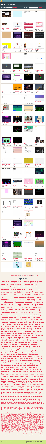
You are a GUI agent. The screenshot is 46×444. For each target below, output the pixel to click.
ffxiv (21, 396)
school (13, 304)
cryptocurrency (3, 430)
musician (13, 435)
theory (28, 424)
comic (26, 309)
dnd (13, 333)
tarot (30, 376)
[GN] (6, 213)
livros (4, 404)
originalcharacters (34, 349)
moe (35, 428)
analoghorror (8, 422)
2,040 (43, 186)
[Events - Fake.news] (39, 77)
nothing (7, 365)
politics (38, 299)
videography (40, 407)
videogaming (8, 418)
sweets (43, 427)
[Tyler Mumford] (39, 234)
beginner (41, 434)
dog (14, 82)
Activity (12, 0)
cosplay (36, 356)
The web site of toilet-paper (16, 174)
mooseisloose (26, 71)
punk (38, 324)
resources (21, 51)
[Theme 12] (39, 25)
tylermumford (36, 238)
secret (6, 436)
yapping (16, 418)
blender (20, 389)
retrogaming (3, 408)
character (33, 424)
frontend (6, 434)
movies (30, 284)
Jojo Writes (25, 216)
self (33, 435)
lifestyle (21, 197)
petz (6, 420)
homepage (7, 416)
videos (4, 312)
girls (39, 404)
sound (35, 413)
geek (8, 427)
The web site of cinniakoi (16, 143)
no (33, 390)
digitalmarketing (38, 418)
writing (3, 124)
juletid (2, 237)
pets (39, 353)
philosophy (39, 294)
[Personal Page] (17, 192)
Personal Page (15, 195)
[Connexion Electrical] (6, 150)
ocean (34, 389)
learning (38, 317)
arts (18, 322)
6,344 (10, 71)
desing (33, 431)
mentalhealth (20, 376)
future (17, 430)
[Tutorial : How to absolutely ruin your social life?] (28, 14)
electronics (25, 344)
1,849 (10, 144)
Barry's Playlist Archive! (38, 59)
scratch (24, 404)
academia (22, 416)
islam (39, 431)
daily (12, 427)
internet (22, 312)
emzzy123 (42, 176)
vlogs (36, 424)
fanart (27, 338)
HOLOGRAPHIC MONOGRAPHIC (39, 112)
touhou (15, 386)
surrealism (41, 412)
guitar (32, 338)
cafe (35, 404)
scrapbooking (10, 419)
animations (4, 379)
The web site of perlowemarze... (6, 122)
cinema (30, 324)
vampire (38, 425)
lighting (6, 155)
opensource (21, 413)
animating (23, 430)
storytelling (15, 353)
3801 (14, 275)
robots (42, 384)
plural (40, 416)
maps (9, 414)
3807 (28, 275)
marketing (15, 331)
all (12, 373)
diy (10, 326)
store (37, 404)
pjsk (10, 392)
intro (2, 381)
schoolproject (17, 421)
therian (31, 410)
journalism (31, 383)
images (12, 407)
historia (38, 403)
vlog (14, 402)
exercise (2, 432)
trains (2, 407)
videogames (16, 40)
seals (2, 425)
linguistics (37, 374)
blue (36, 399)
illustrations (41, 424)
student (17, 402)
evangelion (6, 431)
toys (14, 378)
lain (23, 378)
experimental (14, 364)
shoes (16, 416)
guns (13, 425)
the (37, 40)
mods (31, 421)
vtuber (10, 353)
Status (38, 441)
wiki (38, 376)
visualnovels (26, 374)
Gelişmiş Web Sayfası (38, 164)
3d (19, 326)
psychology (5, 329)
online (2, 390)
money (24, 365)
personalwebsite (36, 362)
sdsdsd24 (36, 144)
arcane (29, 436)
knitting (19, 373)
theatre (27, 218)
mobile (12, 423)
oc (18, 61)
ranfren (26, 436)
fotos (20, 431)
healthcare (32, 415)
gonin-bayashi (37, 123)
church (42, 428)
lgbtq (35, 335)
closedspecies (39, 421)
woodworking (37, 435)
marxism (29, 431)
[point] (17, 46)
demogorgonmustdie (37, 249)
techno (36, 412)
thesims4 (31, 51)
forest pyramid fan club (16, 28)
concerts (2, 423)
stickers (23, 403)
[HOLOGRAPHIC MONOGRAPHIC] (39, 108)
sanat (27, 426)
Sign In (43, 0)
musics (27, 427)
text (4, 418)
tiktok (7, 413)
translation (3, 409)
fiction (3, 322)
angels (8, 415)
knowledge (23, 417)
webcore (17, 351)
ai (36, 309)
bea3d (25, 249)
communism (4, 396)
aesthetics (20, 347)
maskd (3, 186)
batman (15, 425)
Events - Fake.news (37, 80)
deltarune (4, 347)
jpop (2, 404)
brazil (38, 417)
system (32, 374)
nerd (22, 410)
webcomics (12, 347)
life (34, 302)
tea (15, 404)
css (16, 333)
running (22, 395)
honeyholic (25, 29)
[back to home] (1, 1)
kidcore (33, 417)
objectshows (20, 392)
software (23, 331)
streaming (4, 340)
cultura (30, 413)
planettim (3, 81)
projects (38, 367)
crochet (25, 324)
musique (34, 429)
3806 (25, 275)
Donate (29, 441)
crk (13, 426)
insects (7, 410)
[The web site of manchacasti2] (39, 66)
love (37, 302)
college (6, 407)
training (7, 429)
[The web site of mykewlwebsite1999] (17, 202)
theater (35, 403)
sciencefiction (17, 419)
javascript (4, 72)
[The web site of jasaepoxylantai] (6, 161)
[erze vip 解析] (17, 98)
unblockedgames (34, 430)
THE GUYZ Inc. (37, 38)
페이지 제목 (36, 143)
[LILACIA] (17, 56)
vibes (5, 428)
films (11, 317)
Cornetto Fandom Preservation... (28, 122)
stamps (15, 379)
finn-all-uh (3, 249)
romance (36, 373)
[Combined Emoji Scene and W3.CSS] (39, 46)
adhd (36, 428)
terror (14, 418)
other (42, 371)
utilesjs (3, 71)
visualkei (4, 432)
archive (40, 176)
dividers (17, 51)
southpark (7, 412)
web (3, 304)
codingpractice (4, 239)
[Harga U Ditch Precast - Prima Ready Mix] (17, 87)
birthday (14, 383)
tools (8, 155)
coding (38, 289)
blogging (20, 304)
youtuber (33, 428)
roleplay (22, 340)
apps (26, 378)
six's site (3, 227)
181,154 (32, 217)
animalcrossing (17, 432)
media (7, 208)
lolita (30, 404)
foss (5, 423)
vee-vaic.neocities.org (16, 153)
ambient (42, 418)
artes (37, 408)
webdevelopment (5, 384)
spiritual (20, 433)
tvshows (24, 367)
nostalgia (10, 315)
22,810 (32, 92)
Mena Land (25, 237)
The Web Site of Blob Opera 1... (39, 258)
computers (5, 307)
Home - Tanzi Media (27, 70)
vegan (12, 432)
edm (37, 414)
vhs (15, 415)
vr (1, 376)
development (16, 342)
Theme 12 (36, 28)
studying (14, 390)
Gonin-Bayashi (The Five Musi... (39, 122)
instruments (10, 432)
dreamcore (4, 389)
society (14, 423)
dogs (25, 260)
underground (3, 428)
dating (6, 433)
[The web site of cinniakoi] (17, 140)
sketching (2, 414)
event (20, 410)
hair (25, 418)
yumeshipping (7, 430)
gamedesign (18, 384)
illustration (18, 145)
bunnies (3, 393)
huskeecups (28, 155)
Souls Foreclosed (15, 122)
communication (36, 427)
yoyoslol (3, 112)
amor (10, 390)
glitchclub (25, 228)
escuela (21, 408)
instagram (2, 429)
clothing (39, 358)
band (34, 367)
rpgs (2, 399)
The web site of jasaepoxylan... (6, 164)
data (29, 392)
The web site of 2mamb (5, 28)
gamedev (28, 302)
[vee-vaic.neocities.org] (17, 150)
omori (35, 402)
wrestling (10, 396)
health (36, 320)
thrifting (14, 416)
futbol (4, 376)
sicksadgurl (25, 50)
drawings (31, 379)
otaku (22, 419)
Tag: (26, 7)
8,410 (43, 113)
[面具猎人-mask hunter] (6, 181)
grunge (35, 400)
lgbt (10, 145)
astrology (34, 376)
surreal (40, 419)
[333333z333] (28, 265)
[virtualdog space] (17, 265)
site (17, 367)
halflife (27, 435)
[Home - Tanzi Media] (28, 66)
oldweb (44, 30)
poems (23, 373)
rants (5, 420)
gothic (41, 376)
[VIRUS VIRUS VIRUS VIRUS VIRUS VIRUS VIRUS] (6, 56)
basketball (4, 353)
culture (22, 322)
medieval (14, 417)
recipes (7, 392)
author (32, 414)
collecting (11, 374)
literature (31, 294)
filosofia (24, 429)
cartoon (26, 379)
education (8, 297)
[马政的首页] (17, 77)
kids (9, 425)
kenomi (3, 92)
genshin (20, 374)
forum (18, 412)
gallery (8, 387)
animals (26, 145)
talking (24, 422)
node (6, 72)
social (42, 351)
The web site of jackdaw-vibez (6, 143)
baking (9, 324)
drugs (17, 422)
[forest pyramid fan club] (17, 25)
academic (39, 422)
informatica (8, 360)
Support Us (18, 0)
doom (16, 409)
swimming (29, 412)
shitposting (9, 420)
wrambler (14, 71)
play (25, 425)
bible (32, 416)
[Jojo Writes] (28, 213)
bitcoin (26, 412)
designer (13, 434)
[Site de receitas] (28, 56)
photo (2, 374)
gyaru (22, 379)
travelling (13, 400)
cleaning (19, 416)
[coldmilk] (28, 202)
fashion (11, 287)
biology (15, 354)
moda (40, 356)
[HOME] (28, 181)
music (39, 30)
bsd (1, 415)
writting (39, 415)
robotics (13, 399)
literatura (6, 402)
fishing (29, 415)
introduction (32, 386)
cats (21, 284)
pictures (21, 398)
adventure (40, 387)
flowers (20, 354)
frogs (30, 419)
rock (28, 93)
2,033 (43, 249)
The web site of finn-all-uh (5, 248)
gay (13, 351)
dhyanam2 (36, 186)
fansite (36, 392)
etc (18, 40)
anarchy (39, 423)
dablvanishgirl (26, 186)
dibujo (18, 427)
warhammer (10, 434)
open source (6, 441)
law (6, 393)
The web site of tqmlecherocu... (28, 101)
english (38, 379)
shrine (2, 395)
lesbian (10, 402)
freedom (18, 415)
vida (4, 416)
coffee (35, 353)
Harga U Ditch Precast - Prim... (17, 91)
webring (24, 435)
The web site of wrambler (16, 70)
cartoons (9, 145)
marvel (6, 378)
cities (34, 435)
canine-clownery (26, 259)
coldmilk (25, 206)
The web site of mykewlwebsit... (17, 206)
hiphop (18, 393)
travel (3, 302)
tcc (30, 414)
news (31, 320)
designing (20, 400)
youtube (40, 304)
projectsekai (23, 436)
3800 (12, 275)
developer (18, 381)
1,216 (21, 186)
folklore (42, 423)
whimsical (11, 431)
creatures (6, 103)
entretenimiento (3, 434)
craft (22, 393)
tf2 (18, 398)
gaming (6, 82)
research (12, 367)
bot (26, 426)
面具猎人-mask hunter (5, 185)
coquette (9, 383)
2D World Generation (38, 268)
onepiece (21, 423)
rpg (19, 338)
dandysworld (6, 426)
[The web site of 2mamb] (6, 25)
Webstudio (14, 185)
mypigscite (25, 113)
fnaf (39, 351)
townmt (36, 102)
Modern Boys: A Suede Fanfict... (28, 49)
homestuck (41, 30)
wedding (20, 417)
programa (28, 418)
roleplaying (21, 390)
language (21, 358)
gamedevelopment (16, 371)
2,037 (21, 123)
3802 (16, 275)
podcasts (35, 414)
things (38, 402)
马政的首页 (14, 80)
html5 (3, 371)
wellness (43, 419)
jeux (8, 433)
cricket (38, 416)
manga (4, 292)
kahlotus (3, 238)
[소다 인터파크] (6, 129)
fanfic (17, 378)
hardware (34, 410)
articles (12, 426)
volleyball (31, 398)
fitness (12, 362)
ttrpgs (28, 360)
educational (24, 402)
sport (24, 333)
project (17, 356)
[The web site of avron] (28, 161)
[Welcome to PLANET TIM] (6, 77)
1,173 (43, 29)
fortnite (33, 387)
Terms (41, 441)
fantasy (17, 307)
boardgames (32, 72)
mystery (40, 381)
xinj (35, 196)
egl (9, 417)
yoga (21, 407)
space (13, 320)
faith (34, 434)
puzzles (22, 383)
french (26, 424)
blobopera (40, 260)
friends (3, 338)
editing (18, 335)
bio (39, 383)
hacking (29, 351)
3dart (9, 423)
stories (41, 322)
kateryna (14, 186)
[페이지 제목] (39, 140)
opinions (30, 435)
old (31, 208)
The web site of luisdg (16, 237)
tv (28, 315)
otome (27, 30)
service (17, 417)
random (21, 309)
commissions (20, 329)
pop (29, 406)
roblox (15, 297)
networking (30, 420)
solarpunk (30, 428)
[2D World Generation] (39, 265)
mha (4, 431)
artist (39, 329)
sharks (32, 403)
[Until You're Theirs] (28, 25)
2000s (25, 208)
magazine (26, 420)
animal (11, 427)
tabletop (25, 413)
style (42, 390)
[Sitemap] (28, 150)
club (17, 435)
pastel (41, 406)
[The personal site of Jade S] (28, 129)
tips (38, 434)
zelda (15, 431)
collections (33, 432)
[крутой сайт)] (28, 108)
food (25, 61)
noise (19, 395)
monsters (32, 413)
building (23, 421)
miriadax (36, 432)
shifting (17, 434)
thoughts (29, 353)
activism (3, 398)
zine (24, 386)
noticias (10, 428)
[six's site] (6, 223)
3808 (30, 275)
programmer (8, 409)
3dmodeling (25, 400)
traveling (27, 390)
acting (7, 404)
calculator (14, 429)
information (22, 360)
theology (18, 420)
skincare (38, 410)
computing (26, 406)
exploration (7, 432)
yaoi (20, 367)
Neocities (2, 441)
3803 (19, 275)
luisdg (14, 238)
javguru (3, 49)
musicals (25, 387)
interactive (24, 384)
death (27, 399)
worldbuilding (35, 315)
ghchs (17, 387)
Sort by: (2, 7)
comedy (27, 347)
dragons (3, 387)
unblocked (36, 407)
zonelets (14, 396)
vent (33, 402)
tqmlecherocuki (26, 102)
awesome (8, 403)
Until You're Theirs (26, 28)
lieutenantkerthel (37, 113)
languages (13, 344)
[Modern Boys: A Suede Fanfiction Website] (28, 46)
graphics (15, 326)
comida (28, 329)
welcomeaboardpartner (5, 207)
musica (31, 289)
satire (32, 429)
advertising (38, 431)
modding (3, 383)
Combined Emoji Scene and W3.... (39, 49)
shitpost (2, 427)
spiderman (17, 425)
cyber (35, 408)
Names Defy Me (26, 195)
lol (37, 393)
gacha (25, 30)
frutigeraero (37, 369)
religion (9, 338)
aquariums (15, 197)
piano (15, 389)
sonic (7, 82)
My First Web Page (15, 258)
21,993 (21, 50)
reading (19, 218)
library (5, 419)
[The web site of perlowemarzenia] (6, 119)
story (14, 61)
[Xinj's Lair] (39, 192)
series (3, 326)
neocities (15, 427)
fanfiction (38, 176)
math (40, 320)
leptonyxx (3, 196)
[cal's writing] (6, 14)
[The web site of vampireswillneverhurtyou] (17, 14)
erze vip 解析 (14, 101)
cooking (15, 312)
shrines (24, 423)
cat (35, 324)
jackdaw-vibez (4, 144)
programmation (38, 426)
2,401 (10, 92)
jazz (11, 406)
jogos (20, 378)
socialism (2, 413)
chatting (15, 413)
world (25, 414)
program (29, 331)
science (4, 299)
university (15, 155)
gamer (34, 409)
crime (12, 430)
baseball (25, 408)
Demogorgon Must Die (38, 248)
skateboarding (31, 378)
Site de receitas (26, 59)
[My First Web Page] (17, 255)
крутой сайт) (25, 112)
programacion (35, 297)
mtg (11, 425)
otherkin (2, 416)
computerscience (23, 409)
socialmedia (4, 400)
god (26, 403)
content (30, 425)
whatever (16, 407)
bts (16, 400)
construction (20, 93)
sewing (35, 340)
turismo (2, 419)
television (8, 373)
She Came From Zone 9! (16, 248)
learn (25, 416)
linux (28, 312)
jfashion (24, 389)
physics (3, 364)
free (9, 381)
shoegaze (2, 426)
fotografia (31, 395)
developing (37, 434)
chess (17, 383)
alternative (15, 360)
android (11, 404)
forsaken (19, 426)
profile (3, 373)
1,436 (32, 207)
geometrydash (30, 433)
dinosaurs (31, 400)
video (40, 307)
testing (26, 364)
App (35, 216)
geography (26, 398)
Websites (5, 0)
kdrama (11, 414)
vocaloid (4, 320)
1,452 (43, 123)
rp (31, 389)
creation (11, 418)
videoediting (3, 410)
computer (25, 354)
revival (11, 429)
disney (18, 428)
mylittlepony (17, 424)
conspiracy (26, 417)
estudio (31, 424)
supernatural (41, 408)
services (28, 408)
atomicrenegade (15, 228)
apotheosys (25, 81)
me (34, 331)
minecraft (10, 302)
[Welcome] (6, 87)
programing (37, 82)
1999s (27, 208)
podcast (41, 398)
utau (34, 396)
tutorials (2, 424)
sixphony (3, 228)
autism (35, 371)
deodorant (26, 155)
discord (25, 356)
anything (16, 365)
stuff (7, 322)
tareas (27, 436)
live (38, 424)
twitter (41, 431)
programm (2, 433)
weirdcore (12, 356)
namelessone (26, 196)
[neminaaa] (17, 213)
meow (15, 392)
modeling (19, 414)
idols (19, 430)
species (5, 427)
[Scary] (39, 223)
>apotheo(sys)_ (26, 80)
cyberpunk (4, 351)
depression (3, 421)
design (4, 289)
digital (30, 364)
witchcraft (4, 367)
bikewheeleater (4, 258)
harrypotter (39, 420)
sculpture (29, 416)
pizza (29, 387)
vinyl (7, 428)
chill (41, 415)
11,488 (21, 92)
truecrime (40, 413)
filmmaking (36, 398)
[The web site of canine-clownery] (28, 255)
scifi (20, 324)
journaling (32, 322)
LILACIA (14, 59)
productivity (23, 434)
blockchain (21, 426)
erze (13, 102)
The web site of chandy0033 (39, 206)
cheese (14, 433)
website (4, 324)
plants (15, 338)
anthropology (20, 418)
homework (15, 420)
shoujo (33, 427)
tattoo (42, 421)
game (5, 218)
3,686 (32, 123)
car (38, 400)
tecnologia (27, 369)
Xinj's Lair (36, 195)
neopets (38, 433)
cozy (42, 402)
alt (31, 392)
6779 (35, 275)
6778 (33, 275)
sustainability (37, 419)
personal (30, 40)
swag (9, 395)
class (40, 429)
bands (10, 415)
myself (30, 390)
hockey (21, 415)
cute (36, 292)
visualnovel (4, 415)
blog (25, 284)
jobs (26, 435)
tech (19, 299)
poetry (31, 292)
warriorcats (25, 410)
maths (11, 403)
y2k (33, 309)
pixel (15, 393)
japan (16, 358)
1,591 (10, 113)
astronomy (17, 362)
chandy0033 (36, 207)
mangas (40, 414)
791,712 (32, 71)
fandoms (31, 354)
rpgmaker (13, 424)
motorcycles (26, 434)
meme (5, 381)
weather (23, 412)
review (32, 425)
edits (3, 436)
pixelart (33, 329)
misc (26, 404)
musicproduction (30, 423)
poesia (33, 420)
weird (3, 349)
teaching (3, 386)
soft (26, 423)
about (3, 365)
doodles (32, 426)
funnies (3, 82)
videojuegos (19, 302)
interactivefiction (28, 432)
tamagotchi (42, 432)
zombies (31, 434)
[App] (39, 213)
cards (19, 423)
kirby (27, 416)
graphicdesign (6, 335)
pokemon (28, 304)
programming (4, 51)
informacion (29, 427)
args (14, 404)
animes (12, 369)
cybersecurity (31, 365)
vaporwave (27, 362)
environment (14, 406)
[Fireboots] (17, 161)
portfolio (27, 40)
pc (4, 407)
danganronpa (11, 393)
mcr (19, 407)
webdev (18, 404)
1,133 (43, 92)
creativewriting (40, 427)
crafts (9, 312)
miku (29, 410)
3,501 (43, 238)
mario (42, 404)
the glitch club (26, 227)
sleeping (7, 371)
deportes (7, 390)
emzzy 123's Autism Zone (38, 174)
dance (9, 331)
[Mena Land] (28, 234)
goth (33, 326)
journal (24, 315)
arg (39, 309)
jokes (1, 436)
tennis (31, 418)
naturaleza (2, 435)
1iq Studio (14, 112)
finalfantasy (24, 433)
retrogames (33, 419)
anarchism (15, 403)
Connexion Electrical (5, 153)
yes (5, 413)
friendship (30, 417)
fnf (36, 387)
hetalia (5, 422)
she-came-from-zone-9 (16, 249)
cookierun (30, 103)
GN (2, 216)
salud (32, 412)
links (21, 387)
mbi (35, 217)
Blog (34, 441)
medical (9, 413)
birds (11, 365)
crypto (8, 369)
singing (3, 362)
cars (33, 317)
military (9, 429)
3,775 (32, 29)
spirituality (23, 351)
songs (36, 396)
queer (39, 312)
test (9, 320)
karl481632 (36, 50)
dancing (10, 378)
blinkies (20, 364)
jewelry (5, 399)
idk (2, 309)
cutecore (13, 322)
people (12, 413)
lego (13, 410)
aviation (2, 420)
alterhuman (26, 421)
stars (40, 392)
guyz (36, 40)
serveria (36, 165)
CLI (31, 441)
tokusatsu (9, 436)
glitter (7, 427)
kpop (41, 292)
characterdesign (39, 389)
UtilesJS (3, 70)
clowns (33, 260)
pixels (19, 51)
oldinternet (39, 428)
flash (31, 409)
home (6, 395)
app (35, 379)
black (25, 431)
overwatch (18, 431)
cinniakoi (14, 144)
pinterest (40, 396)
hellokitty (41, 400)
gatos (8, 364)
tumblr (19, 409)
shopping (27, 358)
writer (42, 422)
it (32, 353)
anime (32, 30)
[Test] (6, 35)
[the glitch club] (28, 223)
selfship (4, 425)
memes (33, 312)
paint (20, 145)
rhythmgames (12, 428)
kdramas (6, 421)
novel (21, 404)
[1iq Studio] (17, 108)
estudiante (27, 419)
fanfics (34, 423)
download (19, 436)
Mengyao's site (37, 91)
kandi (11, 412)
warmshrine (25, 143)
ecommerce (19, 403)
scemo (36, 30)
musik (8, 434)
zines (23, 342)
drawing (17, 260)
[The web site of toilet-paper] (17, 171)
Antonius (36, 153)
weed (13, 412)
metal (14, 335)
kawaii (3, 315)
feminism (24, 396)
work (32, 373)
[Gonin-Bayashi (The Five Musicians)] (39, 119)
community (5, 344)
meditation (22, 428)
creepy (18, 408)
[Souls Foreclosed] (17, 119)
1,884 (32, 50)
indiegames (31, 393)
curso (21, 420)
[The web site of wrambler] (17, 66)
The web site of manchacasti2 (39, 70)
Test (2, 38)
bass (35, 431)
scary (36, 417)
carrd (8, 389)
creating (28, 422)
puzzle (16, 374)
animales (40, 409)
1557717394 (14, 81)
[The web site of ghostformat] (6, 98)
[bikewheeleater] (6, 255)
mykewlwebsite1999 (15, 207)
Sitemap (25, 153)
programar (16, 410)
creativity (28, 145)
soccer (3, 354)
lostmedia (21, 427)
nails (24, 419)
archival (11, 436)
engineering (34, 344)
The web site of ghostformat (6, 101)
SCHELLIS (25, 38)
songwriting (26, 429)
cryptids (7, 423)
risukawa (25, 238)
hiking (18, 379)
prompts (42, 435)
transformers (3, 403)
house (14, 431)
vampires (28, 373)
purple (23, 415)
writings (36, 51)
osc (27, 386)
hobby (12, 389)
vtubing (2, 431)
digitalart (39, 331)
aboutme (41, 335)
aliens (37, 378)
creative (7, 358)
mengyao (36, 92)
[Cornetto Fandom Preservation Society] (28, 119)
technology (29, 72)
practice (40, 425)
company (9, 426)
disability (38, 430)
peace (32, 435)
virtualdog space (15, 268)
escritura (28, 425)
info (21, 365)
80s (28, 404)
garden (20, 421)
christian (2, 418)
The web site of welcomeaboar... (6, 206)
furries (17, 369)
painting (15, 324)
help (16, 408)
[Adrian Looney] (6, 265)
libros (15, 373)
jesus (33, 404)
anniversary (37, 260)
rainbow (18, 433)
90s (7, 326)
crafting (32, 360)
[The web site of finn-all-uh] (6, 244)
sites (23, 420)
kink (26, 433)
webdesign (23, 353)
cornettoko (25, 123)
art (28, 40)
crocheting (11, 421)
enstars (23, 418)
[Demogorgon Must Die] (39, 244)
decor (29, 426)
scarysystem (36, 228)
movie (3, 358)
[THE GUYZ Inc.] (39, 35)
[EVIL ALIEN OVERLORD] (17, 35)
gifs (13, 392)
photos (20, 349)
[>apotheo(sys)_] (28, 77)
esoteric (7, 424)
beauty (15, 349)
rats (6, 419)
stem (23, 431)
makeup (4, 331)
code (40, 340)
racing (11, 417)
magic (12, 358)
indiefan (25, 92)
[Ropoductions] (17, 129)
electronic (29, 403)
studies (33, 434)
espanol (25, 432)
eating (5, 417)
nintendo (38, 360)
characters (29, 335)
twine (9, 406)
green (21, 412)
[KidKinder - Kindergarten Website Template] (28, 171)
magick (22, 433)
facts (26, 431)
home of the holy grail (5, 195)
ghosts (33, 422)
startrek (24, 426)
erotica (17, 423)
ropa (27, 413)
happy (11, 435)
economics (22, 414)
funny (22, 338)
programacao (41, 417)
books (35, 284)
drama (18, 413)
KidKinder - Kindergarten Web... (28, 174)
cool (35, 338)
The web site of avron (27, 164)
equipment (4, 155)
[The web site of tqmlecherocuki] (28, 98)
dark (33, 392)
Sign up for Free (38, 0)
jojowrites (25, 217)
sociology (6, 414)
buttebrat (14, 196)
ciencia (28, 434)
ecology (32, 408)
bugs (37, 365)
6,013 (32, 186)
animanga (28, 414)
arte (14, 289)
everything (34, 342)
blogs (10, 351)
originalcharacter (26, 428)
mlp (35, 358)
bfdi (36, 393)
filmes (8, 400)
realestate (32, 406)
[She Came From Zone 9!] (17, 244)
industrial (17, 93)
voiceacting (36, 422)
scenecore (29, 396)
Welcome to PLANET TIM (5, 80)
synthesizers (37, 429)
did (24, 420)
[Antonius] (39, 150)
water (29, 421)
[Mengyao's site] (39, 87)
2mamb (3, 29)
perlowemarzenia (4, 123)
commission (20, 429)
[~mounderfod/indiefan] (28, 87)
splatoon (23, 381)
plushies (27, 395)
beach (22, 431)
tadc (40, 433)
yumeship (13, 408)
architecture (4, 356)
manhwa (29, 402)
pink (12, 307)
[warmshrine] (28, 140)
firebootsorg (14, 165)
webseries (33, 418)
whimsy (13, 384)
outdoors (40, 399)
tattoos (38, 412)
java (37, 413)
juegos (34, 364)
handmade (15, 426)
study (33, 347)
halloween (34, 416)
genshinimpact (35, 421)
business (15, 93)
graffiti (12, 420)
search (2, 417)
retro (7, 93)
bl (24, 392)
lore (21, 356)
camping (34, 426)
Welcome (3, 91)
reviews (38, 347)
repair (4, 433)
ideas (14, 414)
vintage (26, 349)
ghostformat (3, 102)
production (8, 398)
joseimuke (29, 30)
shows (29, 326)
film (25, 294)
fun (28, 208)
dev (20, 402)
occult (21, 369)
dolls (38, 371)
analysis (42, 416)
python (36, 383)
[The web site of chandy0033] (39, 202)
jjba (26, 422)
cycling (31, 422)
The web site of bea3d (27, 248)
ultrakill (43, 426)
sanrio (20, 333)
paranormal (26, 393)
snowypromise (26, 103)
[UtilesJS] (6, 66)
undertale (31, 356)
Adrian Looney (4, 268)
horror (31, 260)
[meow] (39, 129)
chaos (25, 427)
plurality (25, 407)
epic (33, 412)
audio (26, 392)
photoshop (16, 436)
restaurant (26, 415)
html (23, 299)
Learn (15, 0)
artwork (43, 414)
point (13, 49)
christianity (41, 393)
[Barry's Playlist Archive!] (39, 56)
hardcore (11, 416)
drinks (40, 435)
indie (27, 93)
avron (25, 165)
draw (23, 406)
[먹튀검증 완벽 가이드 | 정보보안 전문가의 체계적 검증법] (39, 98)
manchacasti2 (37, 71)
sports (27, 297)
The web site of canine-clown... (28, 258)
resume (26, 376)
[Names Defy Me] (28, 192)
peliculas (10, 379)
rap (42, 379)
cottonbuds (32, 155)
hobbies (34, 351)
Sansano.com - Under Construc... (6, 174)
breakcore (36, 395)
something (10, 433)
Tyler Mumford (37, 237)
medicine (12, 381)
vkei (40, 390)
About (27, 441)
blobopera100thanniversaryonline (39, 259)
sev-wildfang (14, 123)
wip (9, 367)
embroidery (31, 431)
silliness (15, 434)
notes (5, 424)
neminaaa (14, 216)
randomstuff (30, 430)
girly (35, 406)
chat (22, 362)
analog (16, 414)
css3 (15, 433)
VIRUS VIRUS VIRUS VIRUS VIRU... (6, 59)
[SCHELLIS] (28, 35)
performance (23, 425)
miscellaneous (5, 435)
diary (30, 145)
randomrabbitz (37, 29)
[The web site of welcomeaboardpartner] (6, 202)
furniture (21, 422)
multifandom (38, 432)
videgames (9, 435)
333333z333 (25, 268)
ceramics (36, 420)
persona (28, 409)
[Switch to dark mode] (45, 1)
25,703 (21, 29)
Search (9, 0)
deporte (5, 406)
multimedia (13, 409)
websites (39, 364)
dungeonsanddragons (34, 433)
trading (10, 410)
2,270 (10, 165)
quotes (11, 422)
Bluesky (13, 441)
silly (26, 322)
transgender (10, 376)
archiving (13, 436)
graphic (17, 399)
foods (12, 395)
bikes (41, 426)
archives (10, 424)
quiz (23, 427)
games (3, 93)
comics (4, 145)
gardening (13, 309)
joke (30, 208)
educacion (9, 354)
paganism (41, 430)
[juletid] (6, 234)
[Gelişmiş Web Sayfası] (39, 161)
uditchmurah (14, 92)
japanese (29, 367)
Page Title (14, 227)
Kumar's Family (37, 185)
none (21, 399)
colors (36, 415)
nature (21, 297)
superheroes (21, 424)
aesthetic (5, 317)
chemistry (42, 403)
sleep (32, 369)
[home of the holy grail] (6, 192)
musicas (36, 423)
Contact (27, 442)
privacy (15, 395)
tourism (7, 417)
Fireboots (14, 164)
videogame (12, 299)
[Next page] (37, 275)
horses (9, 407)
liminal (2, 422)
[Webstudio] (17, 181)
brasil (24, 399)
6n (2, 217)
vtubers (38, 406)
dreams (42, 374)
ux (39, 424)
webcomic (16, 61)
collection (28, 407)
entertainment (6, 342)
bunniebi (14, 259)
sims (16, 429)
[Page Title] (39, 14)
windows (28, 381)
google (27, 430)
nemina (14, 217)
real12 (36, 81)
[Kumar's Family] (39, 181)
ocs (27, 292)
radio (7, 362)
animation (35, 287)
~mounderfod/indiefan (27, 91)
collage (9, 399)
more (9, 431)
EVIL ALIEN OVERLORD (16, 38)
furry (23, 292)
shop (32, 358)
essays (15, 376)
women (13, 419)
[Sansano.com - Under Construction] (6, 171)
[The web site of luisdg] (17, 234)
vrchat (15, 430)
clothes (11, 340)
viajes (10, 430)
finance (24, 371)
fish (40, 373)
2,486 (10, 50)
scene (27, 342)
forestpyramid (15, 29)
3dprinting (3, 412)
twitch (18, 396)
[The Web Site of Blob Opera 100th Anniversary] (39, 255)
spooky (14, 432)
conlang (7, 425)
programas (13, 415)
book (2, 360)
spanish (3, 392)
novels (28, 389)
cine (18, 390)
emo (29, 317)
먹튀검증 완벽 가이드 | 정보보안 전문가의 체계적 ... (39, 101)
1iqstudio (14, 113)
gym (2, 378)
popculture (6, 124)
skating (32, 407)
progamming (32, 399)
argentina (22, 435)
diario (19, 434)
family (25, 383)
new (13, 430)
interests (29, 371)
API (35, 441)
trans (23, 335)
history (4, 294)
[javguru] (6, 46)
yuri (40, 378)
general (20, 419)
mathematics (9, 386)
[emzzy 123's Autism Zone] (39, 171)
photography (28, 51)
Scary (35, 227)
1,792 (32, 144)
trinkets (37, 409)
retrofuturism (26, 82)
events (6, 374)
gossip (31, 432)
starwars (18, 406)
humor (38, 386)
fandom (18, 315)
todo (4, 429)
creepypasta (34, 381)
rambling (20, 432)
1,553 (21, 249)
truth (24, 424)
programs (35, 425)
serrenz (14, 50)
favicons (15, 51)
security (36, 390)
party (25, 430)
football (14, 166)
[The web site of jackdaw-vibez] (6, 140)
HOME (25, 185)
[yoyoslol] (6, 108)
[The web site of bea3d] (28, 244)
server (20, 425)
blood (18, 429)
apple (20, 428)
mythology (13, 387)
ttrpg (28, 82)
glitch (19, 422)
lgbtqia (16, 412)
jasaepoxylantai (4, 165)
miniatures (19, 435)
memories (32, 145)
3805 (23, 275)
